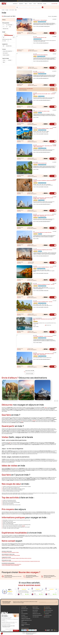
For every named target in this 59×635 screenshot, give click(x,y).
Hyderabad (9, 552)
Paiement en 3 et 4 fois (36, 613)
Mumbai (23, 525)
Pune (2, 552)
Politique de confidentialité (25, 618)
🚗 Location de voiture (47, 615)
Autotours (29, 558)
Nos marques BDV (24, 610)
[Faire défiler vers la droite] (57, 401)
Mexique (6, 564)
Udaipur (17, 552)
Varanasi (34, 420)
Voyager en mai (11, 561)
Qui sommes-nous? (24, 608)
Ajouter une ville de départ (23, 7)
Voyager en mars (5, 561)
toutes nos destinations (15, 565)
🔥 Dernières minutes (47, 608)
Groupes (44, 3)
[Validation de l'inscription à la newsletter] (56, 602)
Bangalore (5, 552)
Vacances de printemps (25, 561)
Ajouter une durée (38, 7)
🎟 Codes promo (46, 616)
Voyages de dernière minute (35, 561)
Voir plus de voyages (29, 373)
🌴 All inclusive (46, 613)
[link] (53, 4)
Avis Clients (23, 615)
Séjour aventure (24, 558)
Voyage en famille (18, 558)
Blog (22, 611)
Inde (17, 7)
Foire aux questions (36, 608)
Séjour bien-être (4, 558)
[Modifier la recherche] (42, 7)
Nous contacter (35, 610)
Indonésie (15, 555)
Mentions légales (24, 622)
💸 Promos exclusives (47, 611)
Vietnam (3, 555)
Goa (22, 421)
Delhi (9, 442)
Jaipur (46, 407)
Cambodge (11, 555)
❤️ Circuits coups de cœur (48, 610)
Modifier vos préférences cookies (25, 625)
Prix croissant (54, 16)
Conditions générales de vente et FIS (26, 621)
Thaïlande (7, 555)
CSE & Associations (24, 613)
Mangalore (14, 552)
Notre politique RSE (24, 616)
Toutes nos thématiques (6, 565)
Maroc (20, 564)
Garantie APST (35, 611)
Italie (18, 564)
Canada (3, 564)
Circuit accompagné (11, 558)
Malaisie (18, 555)
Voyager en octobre (17, 561)
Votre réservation (36, 616)
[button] (55, 401)
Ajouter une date (31, 7)
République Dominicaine (12, 564)
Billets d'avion (40, 3)
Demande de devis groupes (37, 615)
